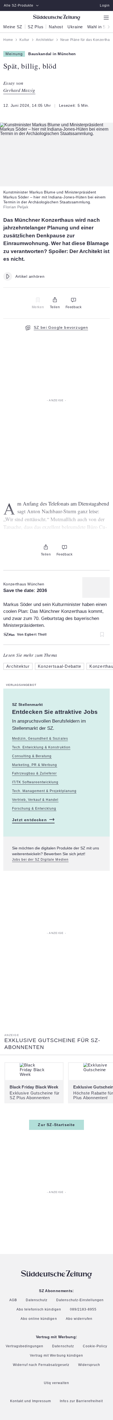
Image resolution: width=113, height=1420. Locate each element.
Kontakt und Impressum (30, 1401)
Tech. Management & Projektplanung (44, 791)
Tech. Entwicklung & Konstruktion (41, 747)
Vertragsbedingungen (24, 1346)
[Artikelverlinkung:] (56, 607)
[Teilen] (55, 299)
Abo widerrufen (79, 1319)
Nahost (56, 27)
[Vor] (107, 26)
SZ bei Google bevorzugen (61, 327)
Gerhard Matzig (19, 90)
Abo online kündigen (39, 1319)
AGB (13, 1300)
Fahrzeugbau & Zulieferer (34, 773)
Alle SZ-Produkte (18, 5)
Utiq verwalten (56, 1383)
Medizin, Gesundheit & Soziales (40, 738)
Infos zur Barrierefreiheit (81, 1401)
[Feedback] (73, 299)
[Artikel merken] (99, 634)
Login (105, 5)
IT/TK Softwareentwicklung (35, 782)
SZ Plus (35, 27)
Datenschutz (36, 1300)
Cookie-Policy (95, 1346)
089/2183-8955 (83, 1309)
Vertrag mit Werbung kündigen (56, 1355)
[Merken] (38, 299)
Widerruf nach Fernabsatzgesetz (41, 1365)
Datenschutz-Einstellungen (80, 1300)
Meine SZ (12, 27)
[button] (56, 129)
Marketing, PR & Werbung (34, 765)
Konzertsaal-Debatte (59, 666)
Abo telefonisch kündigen (38, 1309)
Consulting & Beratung (32, 756)
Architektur (18, 666)
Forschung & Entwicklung (34, 808)
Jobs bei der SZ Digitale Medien (40, 859)
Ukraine (75, 27)
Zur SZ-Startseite (56, 1124)
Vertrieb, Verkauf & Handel (35, 800)
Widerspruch (89, 1365)
